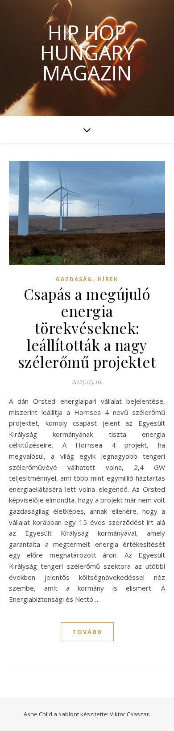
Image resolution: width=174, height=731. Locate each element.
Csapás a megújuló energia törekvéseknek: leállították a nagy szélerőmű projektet (87, 328)
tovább (87, 632)
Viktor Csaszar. (130, 714)
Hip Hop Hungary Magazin (87, 52)
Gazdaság (74, 279)
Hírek (108, 279)
